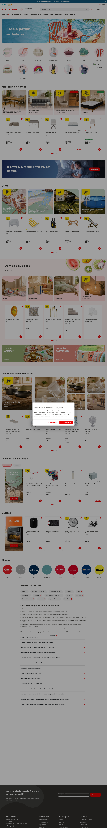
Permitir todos (66, 422)
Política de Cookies (43, 418)
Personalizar (52, 422)
